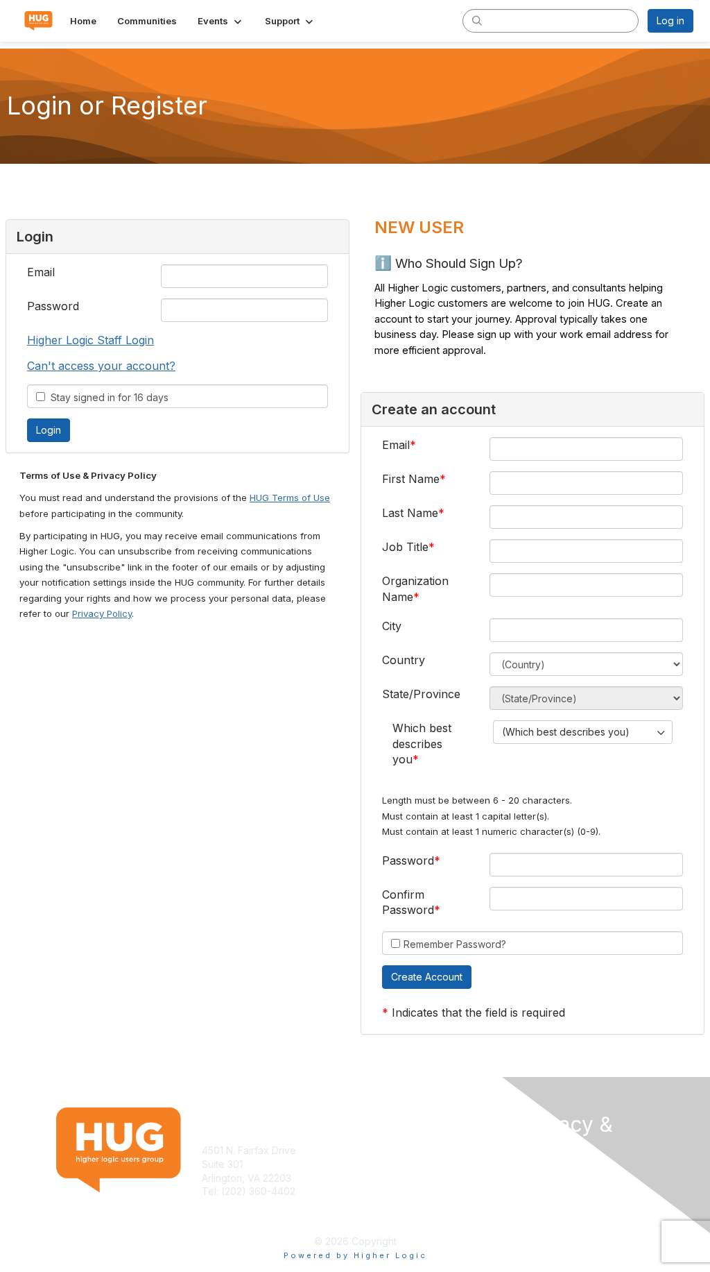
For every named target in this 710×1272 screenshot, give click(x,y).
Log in (670, 20)
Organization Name (415, 588)
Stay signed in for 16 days (106, 397)
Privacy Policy (102, 613)
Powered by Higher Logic (355, 1255)
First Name (411, 479)
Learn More (387, 1164)
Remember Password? (455, 944)
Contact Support (239, 1205)
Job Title (405, 547)
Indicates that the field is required (478, 1012)
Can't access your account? (101, 366)
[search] (477, 20)
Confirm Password (408, 902)
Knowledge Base (400, 1150)
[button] (220, 20)
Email (41, 272)
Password (53, 306)
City (391, 626)
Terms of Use (551, 1175)
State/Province (421, 694)
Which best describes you (421, 743)
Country (403, 660)
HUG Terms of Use (290, 497)
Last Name (410, 513)
